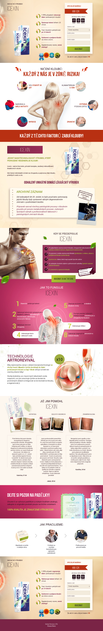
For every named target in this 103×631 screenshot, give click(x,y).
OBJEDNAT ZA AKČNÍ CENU (63, 278)
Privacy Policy (51, 626)
